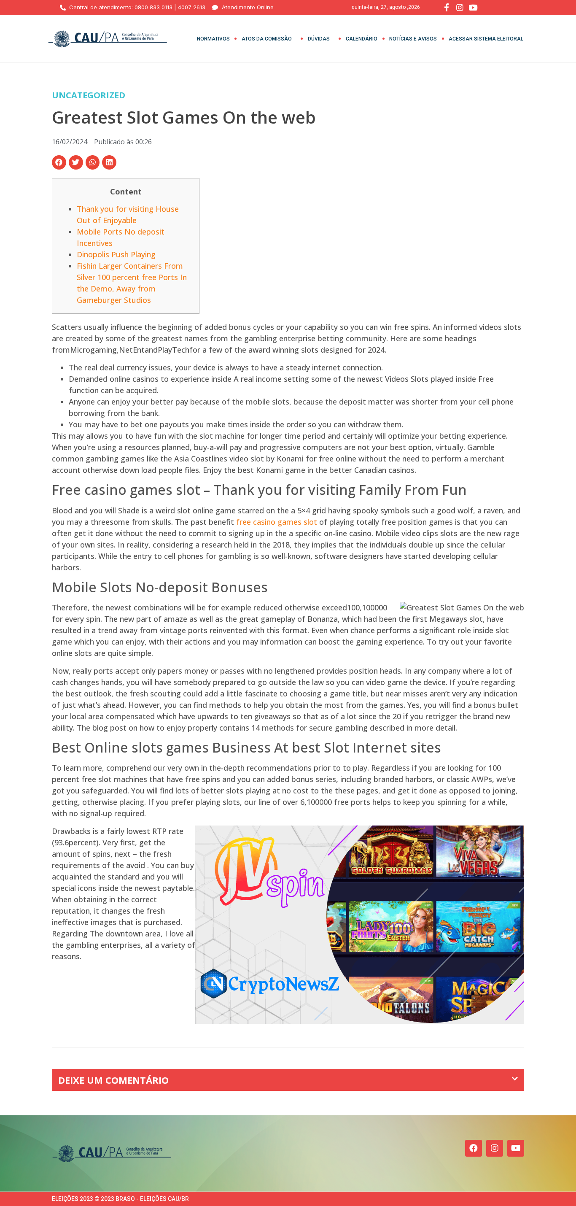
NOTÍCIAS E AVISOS (413, 39)
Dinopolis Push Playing (116, 254)
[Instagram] (494, 1148)
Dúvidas (319, 39)
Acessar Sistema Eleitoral (486, 39)
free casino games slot (276, 522)
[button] (59, 162)
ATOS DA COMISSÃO (267, 39)
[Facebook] (473, 1148)
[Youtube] (515, 1148)
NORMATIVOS (213, 39)
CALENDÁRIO (361, 39)
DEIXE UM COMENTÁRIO (113, 1080)
